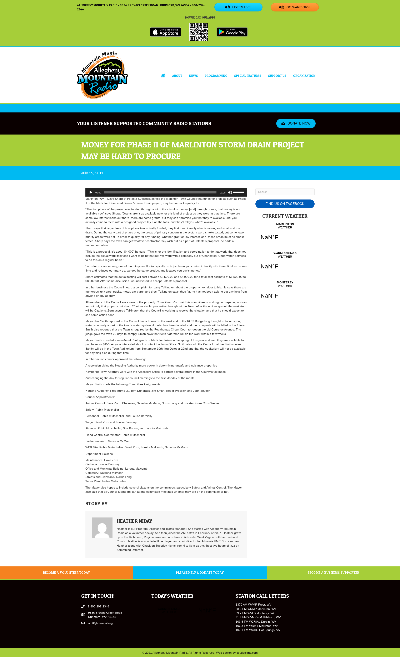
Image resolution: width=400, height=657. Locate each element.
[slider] (239, 192)
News (193, 76)
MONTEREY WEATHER (285, 292)
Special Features (247, 76)
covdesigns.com (247, 652)
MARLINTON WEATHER (285, 234)
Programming (216, 76)
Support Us (277, 76)
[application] (166, 192)
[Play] (91, 192)
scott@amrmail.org (100, 623)
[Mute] (230, 192)
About (177, 76)
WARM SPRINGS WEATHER (285, 263)
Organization (304, 76)
